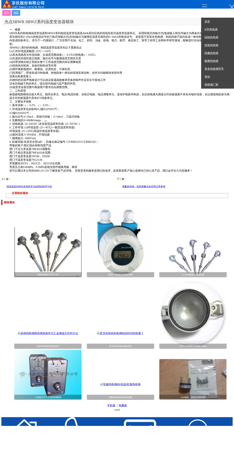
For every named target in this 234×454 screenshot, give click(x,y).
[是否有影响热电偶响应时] (120, 333)
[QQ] (188, 435)
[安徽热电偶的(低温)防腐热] (120, 384)
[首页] (14, 435)
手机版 (111, 405)
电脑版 (123, 405)
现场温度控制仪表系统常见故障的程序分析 (29, 186)
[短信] (130, 435)
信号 (6, 12)
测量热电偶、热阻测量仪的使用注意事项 (143, 186)
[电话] (72, 435)
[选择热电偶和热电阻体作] (48, 333)
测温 (16, 12)
